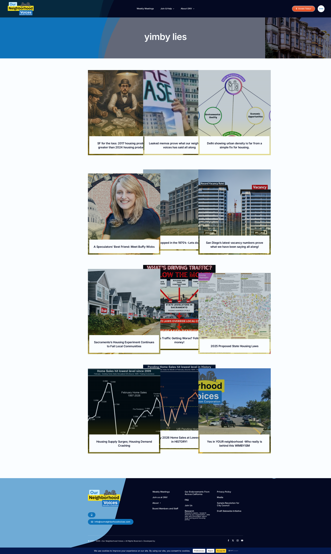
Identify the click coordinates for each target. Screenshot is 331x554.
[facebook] (228, 540)
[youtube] (242, 540)
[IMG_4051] (21, 3)
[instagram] (238, 540)
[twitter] (233, 540)
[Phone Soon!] (91, 514)
